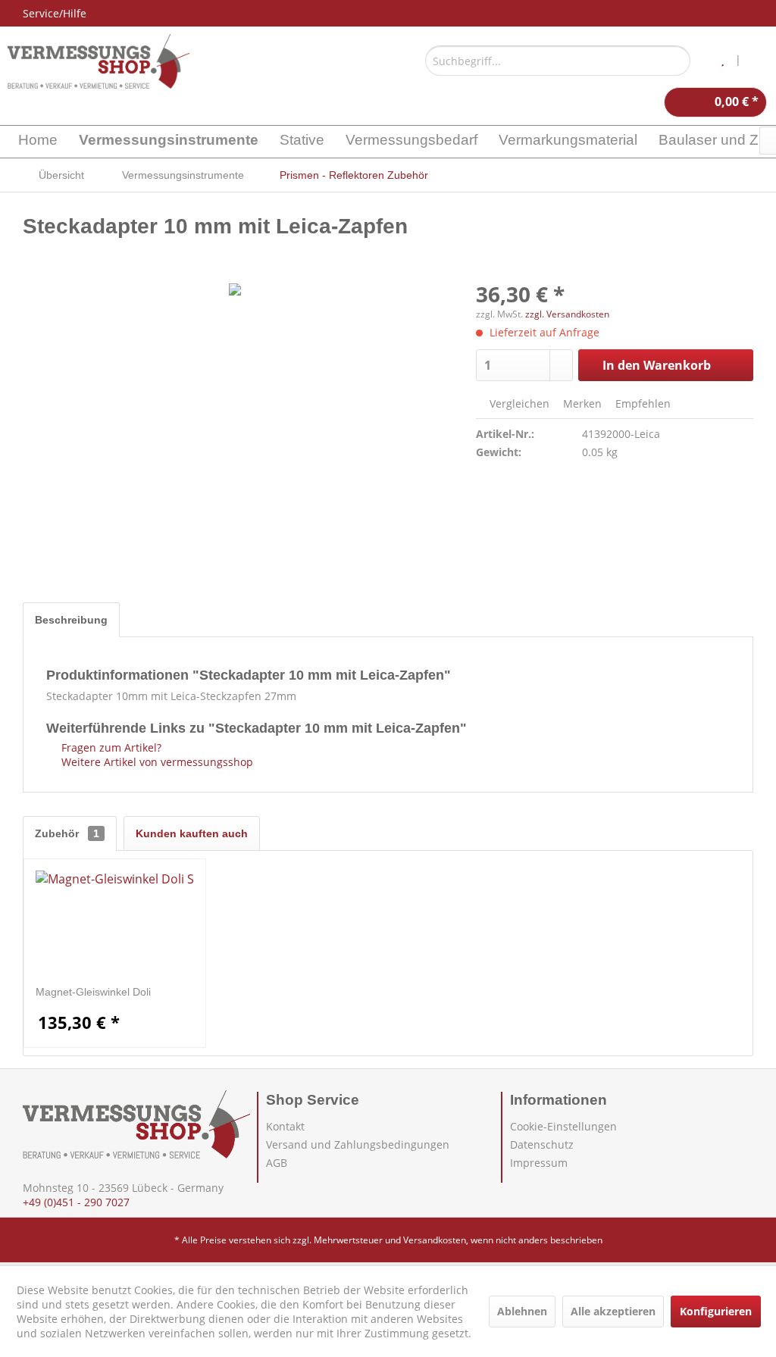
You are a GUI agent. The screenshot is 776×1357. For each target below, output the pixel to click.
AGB (276, 1162)
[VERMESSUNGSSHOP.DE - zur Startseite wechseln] (98, 61)
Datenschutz (542, 1144)
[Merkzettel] (722, 60)
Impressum (539, 1162)
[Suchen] (676, 60)
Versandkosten (434, 1239)
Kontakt (285, 1126)
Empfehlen (641, 403)
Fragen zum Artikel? (109, 747)
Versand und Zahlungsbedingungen (357, 1144)
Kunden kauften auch (192, 833)
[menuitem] (557, 60)
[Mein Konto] (760, 60)
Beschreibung (71, 620)
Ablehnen (522, 1311)
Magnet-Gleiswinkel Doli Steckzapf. (93, 992)
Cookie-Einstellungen (563, 1126)
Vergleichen (518, 403)
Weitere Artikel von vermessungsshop (155, 762)
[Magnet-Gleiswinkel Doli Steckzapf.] (115, 924)
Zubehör (67, 833)
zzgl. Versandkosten (567, 314)
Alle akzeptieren (613, 1311)
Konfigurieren (716, 1311)
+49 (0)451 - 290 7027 (76, 1202)
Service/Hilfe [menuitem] (54, 13)
